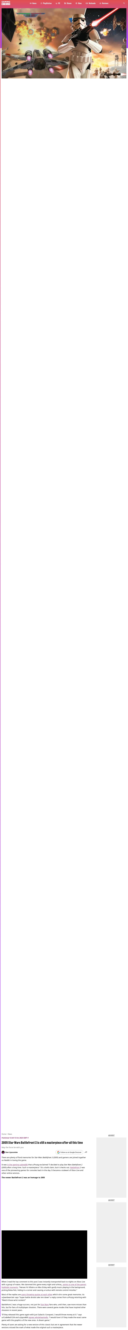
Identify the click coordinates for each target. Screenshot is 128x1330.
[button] (86, 1152)
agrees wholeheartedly (38, 1317)
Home (4, 1134)
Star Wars (45, 1304)
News (10, 1134)
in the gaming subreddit (17, 1164)
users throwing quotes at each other (36, 1294)
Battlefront (75, 1167)
